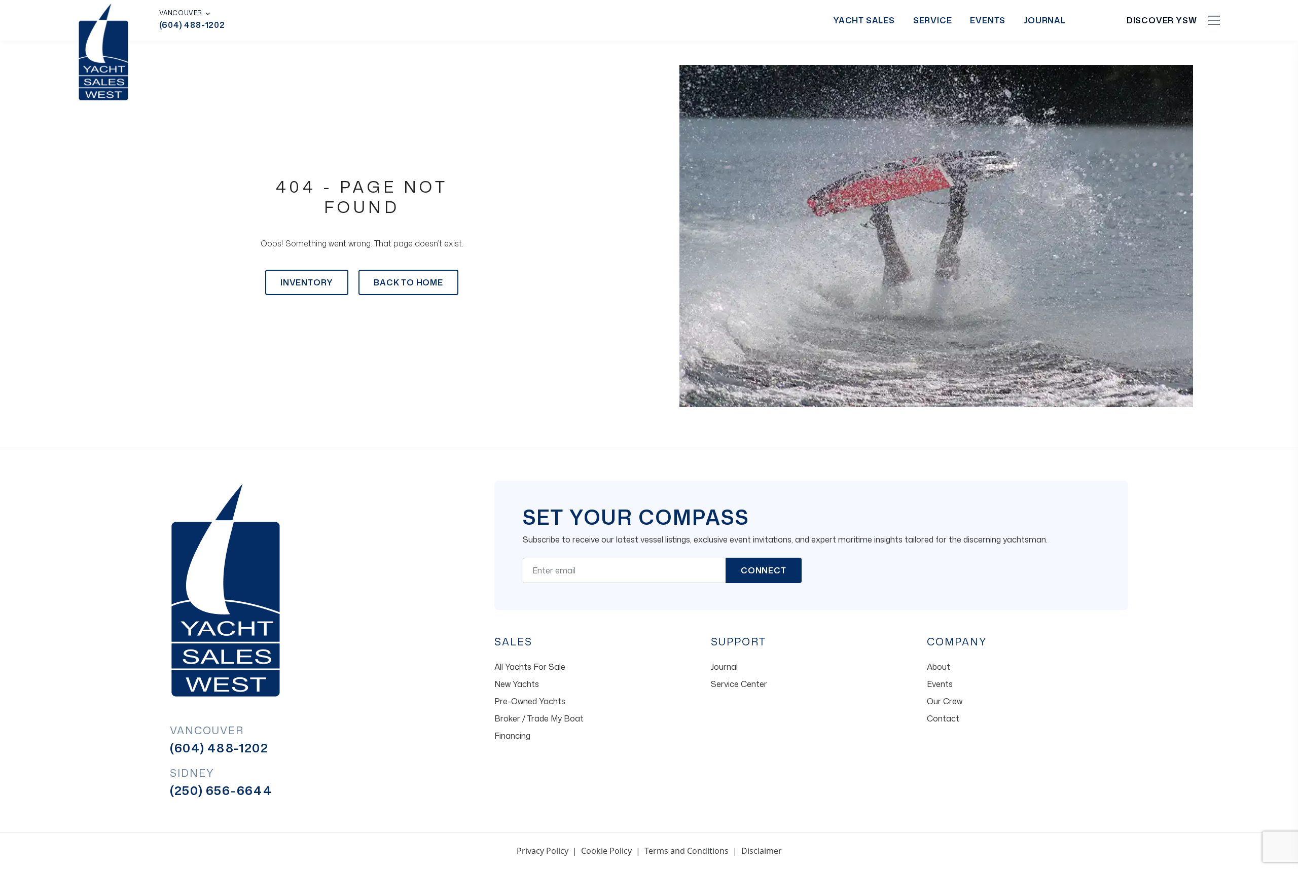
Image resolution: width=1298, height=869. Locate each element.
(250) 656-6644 (221, 790)
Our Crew (944, 701)
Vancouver (180, 13)
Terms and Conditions (686, 850)
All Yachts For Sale (529, 666)
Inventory (306, 282)
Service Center (739, 684)
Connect (763, 570)
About (938, 666)
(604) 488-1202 (192, 24)
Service (932, 20)
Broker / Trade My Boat (539, 718)
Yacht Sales (864, 20)
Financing (512, 735)
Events (987, 20)
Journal (1045, 20)
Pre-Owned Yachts (529, 701)
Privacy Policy (542, 850)
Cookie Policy (606, 850)
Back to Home (408, 282)
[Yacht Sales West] (103, 51)
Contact (943, 718)
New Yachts (516, 684)
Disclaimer (761, 850)
